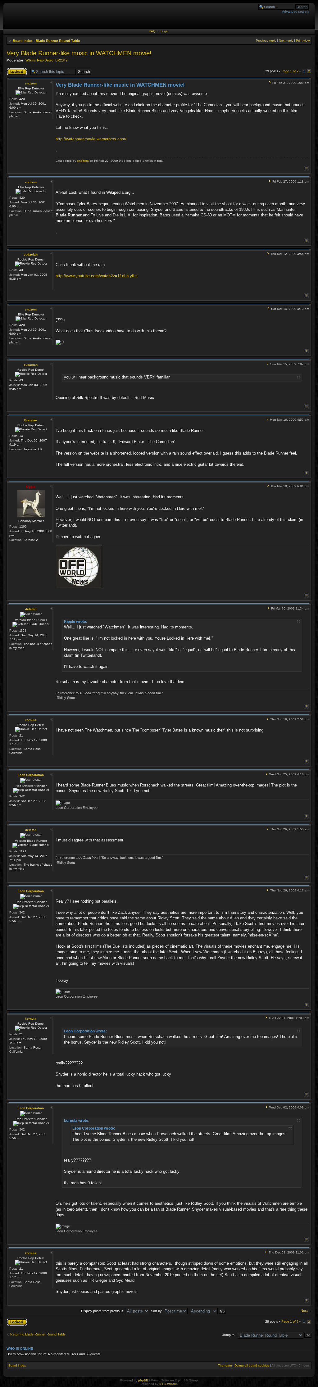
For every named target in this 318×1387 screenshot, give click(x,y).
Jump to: (228, 1335)
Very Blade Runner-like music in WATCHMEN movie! (79, 53)
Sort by (157, 1311)
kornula (30, 720)
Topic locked (16, 69)
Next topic (286, 40)
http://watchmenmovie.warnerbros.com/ (91, 139)
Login (165, 31)
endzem (31, 83)
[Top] (306, 168)
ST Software (168, 1383)
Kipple (30, 486)
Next (304, 1310)
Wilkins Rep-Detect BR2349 (46, 60)
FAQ (152, 31)
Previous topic (266, 40)
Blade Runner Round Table (58, 41)
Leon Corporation (31, 775)
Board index (23, 41)
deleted (30, 609)
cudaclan (31, 254)
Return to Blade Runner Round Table (38, 1334)
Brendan (30, 420)
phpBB (143, 1380)
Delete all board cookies (251, 1365)
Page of (289, 71)
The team (225, 1365)
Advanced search (295, 11)
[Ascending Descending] (207, 1311)
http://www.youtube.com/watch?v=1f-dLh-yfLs (97, 276)
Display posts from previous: (103, 1311)
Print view (303, 40)
